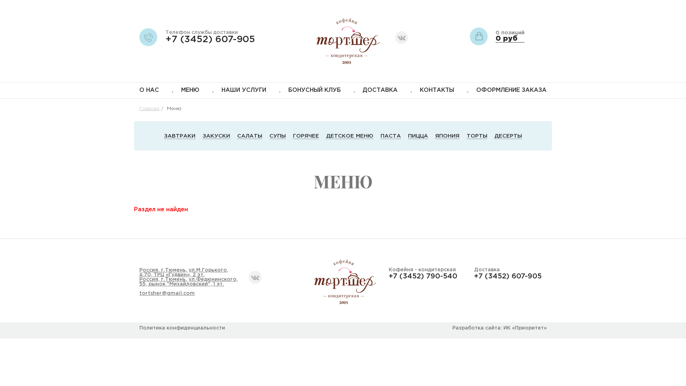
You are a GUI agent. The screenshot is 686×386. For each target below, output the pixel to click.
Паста (391, 136)
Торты (477, 136)
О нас (149, 90)
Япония (447, 136)
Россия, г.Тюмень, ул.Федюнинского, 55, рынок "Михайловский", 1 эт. (188, 281)
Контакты (437, 90)
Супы (277, 136)
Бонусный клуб (314, 90)
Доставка (380, 90)
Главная (149, 109)
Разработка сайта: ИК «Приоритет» (499, 328)
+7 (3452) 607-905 (210, 39)
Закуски (216, 136)
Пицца (418, 136)
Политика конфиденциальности (182, 328)
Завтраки (179, 136)
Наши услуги (244, 90)
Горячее (306, 136)
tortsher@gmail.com (167, 293)
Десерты (508, 136)
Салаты (249, 136)
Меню (190, 90)
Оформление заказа (511, 90)
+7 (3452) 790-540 (423, 276)
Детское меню (349, 136)
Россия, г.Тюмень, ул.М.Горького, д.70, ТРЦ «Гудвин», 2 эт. (183, 272)
